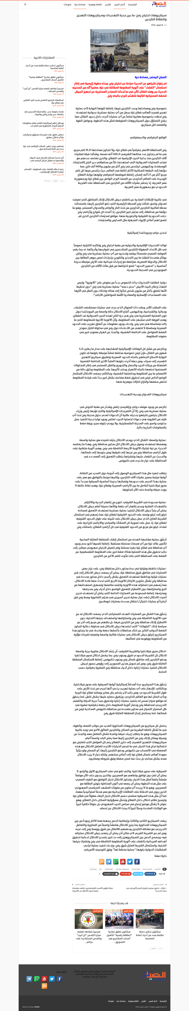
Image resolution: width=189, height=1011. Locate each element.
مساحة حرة (79, 5)
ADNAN (36, 1007)
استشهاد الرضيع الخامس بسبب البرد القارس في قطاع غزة (43, 101)
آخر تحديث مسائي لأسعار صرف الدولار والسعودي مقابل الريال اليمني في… (46, 159)
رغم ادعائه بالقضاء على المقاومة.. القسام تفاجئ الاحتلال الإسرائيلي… (44, 170)
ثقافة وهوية (95, 5)
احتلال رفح (158, 869)
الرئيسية (132, 5)
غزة (101, 869)
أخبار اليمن (119, 5)
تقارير (108, 5)
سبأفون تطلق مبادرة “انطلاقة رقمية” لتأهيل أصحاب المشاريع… (46, 78)
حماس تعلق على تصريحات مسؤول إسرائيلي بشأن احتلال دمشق (43, 136)
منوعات (67, 5)
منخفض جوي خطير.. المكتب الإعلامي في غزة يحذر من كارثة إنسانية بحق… (43, 147)
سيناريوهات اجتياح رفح (122, 869)
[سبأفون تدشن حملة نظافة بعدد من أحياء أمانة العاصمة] (150, 919)
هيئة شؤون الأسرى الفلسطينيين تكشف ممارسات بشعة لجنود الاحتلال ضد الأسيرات (92, 890)
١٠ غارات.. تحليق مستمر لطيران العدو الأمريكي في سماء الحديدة (146, 890)
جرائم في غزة (136, 869)
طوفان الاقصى (109, 869)
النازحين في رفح (147, 869)
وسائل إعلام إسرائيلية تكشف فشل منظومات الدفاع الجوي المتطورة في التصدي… (43, 124)
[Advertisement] (44, 31)
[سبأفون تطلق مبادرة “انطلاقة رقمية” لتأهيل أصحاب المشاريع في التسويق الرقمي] (119, 919)
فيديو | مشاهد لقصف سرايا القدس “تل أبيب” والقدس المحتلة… (43, 90)
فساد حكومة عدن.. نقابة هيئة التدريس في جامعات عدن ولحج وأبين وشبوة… (44, 113)
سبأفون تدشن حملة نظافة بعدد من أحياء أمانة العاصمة (44, 67)
